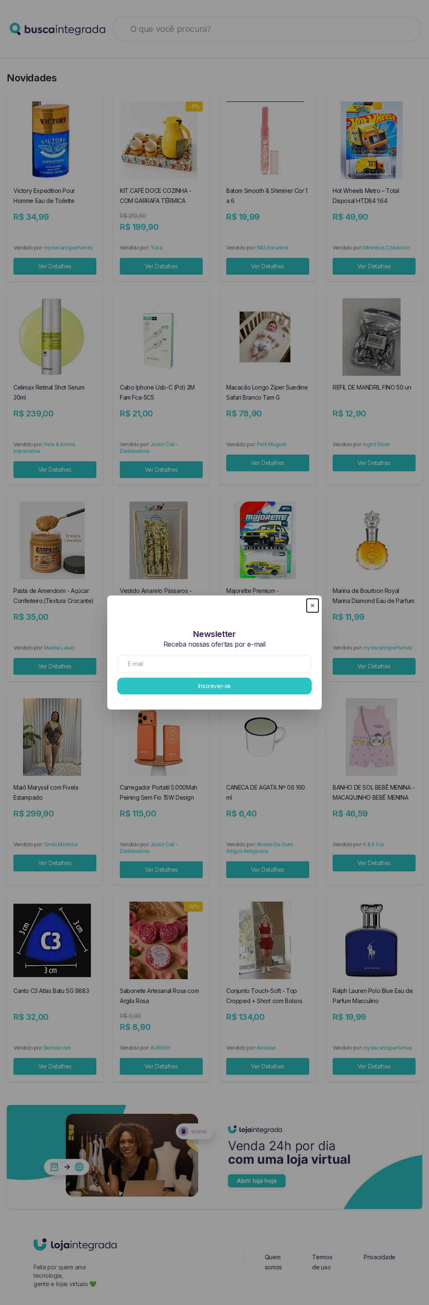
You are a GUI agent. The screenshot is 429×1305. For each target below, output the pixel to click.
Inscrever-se (214, 685)
